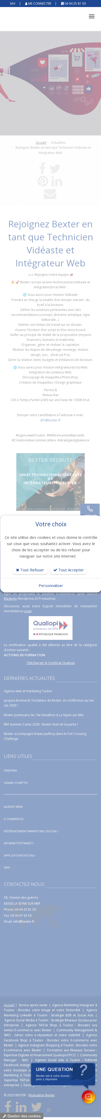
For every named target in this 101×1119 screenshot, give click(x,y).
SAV (13, 3)
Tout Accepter (70, 569)
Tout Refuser (31, 569)
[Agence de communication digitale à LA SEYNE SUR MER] (50, 20)
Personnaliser (51, 585)
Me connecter (39, 3)
